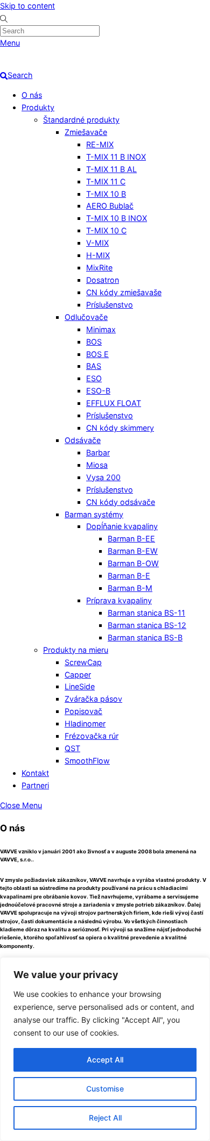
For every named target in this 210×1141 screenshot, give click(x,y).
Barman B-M (130, 588)
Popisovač (83, 711)
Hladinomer (85, 723)
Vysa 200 (103, 477)
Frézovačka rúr (91, 735)
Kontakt (35, 773)
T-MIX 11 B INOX (116, 156)
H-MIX (98, 255)
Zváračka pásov (93, 698)
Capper (78, 674)
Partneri (35, 785)
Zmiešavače (86, 132)
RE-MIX (100, 144)
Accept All (105, 1059)
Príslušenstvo (109, 304)
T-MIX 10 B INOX (116, 218)
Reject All (105, 1117)
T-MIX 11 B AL (111, 169)
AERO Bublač (110, 205)
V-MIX (97, 242)
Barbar (98, 452)
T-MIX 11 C (105, 181)
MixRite (99, 267)
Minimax (101, 329)
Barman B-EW (133, 550)
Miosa (97, 464)
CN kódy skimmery (120, 427)
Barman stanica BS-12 (147, 625)
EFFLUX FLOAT (113, 403)
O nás (32, 94)
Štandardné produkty (81, 119)
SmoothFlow (87, 760)
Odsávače (83, 440)
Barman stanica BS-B (145, 637)
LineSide (80, 686)
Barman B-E (129, 575)
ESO (94, 378)
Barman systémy (94, 514)
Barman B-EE (131, 538)
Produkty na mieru (75, 649)
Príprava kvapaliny (119, 600)
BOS (94, 341)
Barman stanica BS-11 (146, 612)
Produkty (38, 107)
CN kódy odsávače (120, 502)
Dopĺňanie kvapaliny (122, 526)
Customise (105, 1088)
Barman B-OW (133, 563)
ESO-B (98, 390)
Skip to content (27, 5)
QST (72, 748)
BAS (93, 365)
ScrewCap (83, 662)
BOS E (97, 354)
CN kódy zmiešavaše (124, 292)
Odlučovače (86, 317)
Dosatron (102, 279)
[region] (105, 1049)
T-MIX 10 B (106, 193)
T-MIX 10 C (106, 230)
